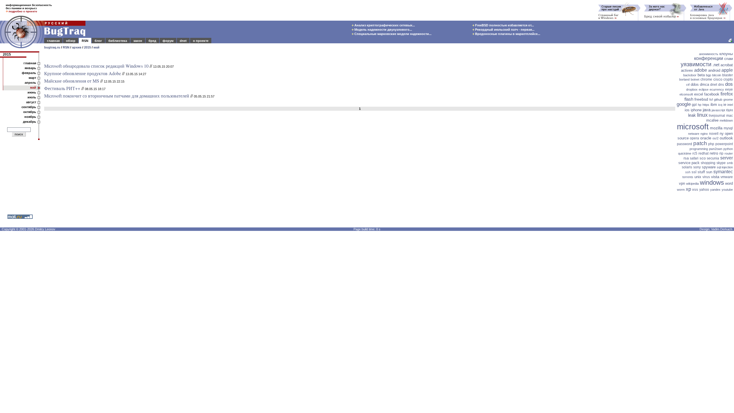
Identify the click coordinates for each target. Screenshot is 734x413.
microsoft (693, 126)
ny (722, 133)
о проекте (200, 40)
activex (687, 70)
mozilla (716, 128)
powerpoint (724, 144)
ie (724, 104)
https (705, 104)
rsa (686, 158)
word (729, 183)
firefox (727, 93)
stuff (701, 172)
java (706, 109)
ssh (687, 172)
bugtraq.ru (52, 47)
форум (168, 40)
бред (152, 40)
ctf (688, 84)
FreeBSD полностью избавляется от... (504, 25)
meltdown (726, 120)
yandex (715, 189)
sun (709, 172)
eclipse (703, 89)
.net (715, 64)
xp (688, 189)
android (714, 70)
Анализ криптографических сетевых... (384, 25)
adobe (700, 70)
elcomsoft (686, 94)
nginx (704, 133)
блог (98, 40)
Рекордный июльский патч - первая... (504, 29)
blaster (727, 75)
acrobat (727, 65)
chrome (706, 79)
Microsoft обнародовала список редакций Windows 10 (96, 66)
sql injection (725, 167)
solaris (687, 167)
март (32, 77)
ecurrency (717, 89)
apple (727, 70)
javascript (718, 110)
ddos (695, 84)
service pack (689, 163)
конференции (708, 58)
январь (30, 68)
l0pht (729, 110)
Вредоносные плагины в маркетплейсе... (507, 34)
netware (693, 133)
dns (721, 85)
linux (702, 115)
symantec (723, 171)
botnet (695, 79)
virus (706, 177)
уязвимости (696, 64)
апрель (30, 82)
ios (687, 110)
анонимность (708, 54)
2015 (87, 47)
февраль (29, 73)
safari (694, 158)
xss (695, 189)
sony (697, 167)
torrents (687, 177)
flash (688, 99)
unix (697, 177)
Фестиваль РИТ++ (62, 88)
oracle (705, 138)
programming (699, 149)
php (711, 144)
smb (730, 163)
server (726, 157)
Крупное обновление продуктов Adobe (82, 73)
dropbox (692, 89)
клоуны (726, 53)
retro (714, 153)
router (729, 153)
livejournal (717, 116)
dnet (183, 40)
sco (703, 158)
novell (714, 134)
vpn (682, 183)
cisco (717, 79)
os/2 (715, 138)
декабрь (29, 121)
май (96, 47)
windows (712, 182)
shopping (708, 163)
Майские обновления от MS (71, 81)
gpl (694, 105)
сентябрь (29, 107)
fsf (711, 99)
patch (700, 143)
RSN (85, 40)
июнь (32, 92)
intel (730, 104)
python (728, 149)
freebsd (701, 99)
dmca (704, 84)
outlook (726, 138)
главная (53, 40)
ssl (694, 172)
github (718, 99)
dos (729, 84)
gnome (728, 99)
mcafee (712, 120)
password (684, 144)
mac (729, 116)
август (31, 102)
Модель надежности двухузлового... (383, 29)
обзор (70, 40)
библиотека (117, 40)
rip (721, 153)
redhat (703, 153)
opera (694, 138)
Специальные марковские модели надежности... (393, 34)
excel (698, 94)
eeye (729, 89)
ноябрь (30, 116)
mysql (728, 128)
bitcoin (716, 75)
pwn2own (715, 149)
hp (699, 104)
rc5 (694, 153)
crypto (728, 79)
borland (684, 79)
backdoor (689, 75)
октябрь (29, 112)
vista (715, 176)
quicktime (684, 153)
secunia (713, 158)
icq (720, 104)
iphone (696, 110)
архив (76, 47)
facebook (711, 94)
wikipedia (692, 183)
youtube (727, 189)
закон (137, 40)
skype (721, 163)
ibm (713, 104)
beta (701, 75)
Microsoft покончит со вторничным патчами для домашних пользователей (116, 96)
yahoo (704, 190)
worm (681, 189)
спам (728, 59)
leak (692, 115)
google (684, 104)
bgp (708, 75)
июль (32, 97)
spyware (709, 167)
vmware (727, 177)
